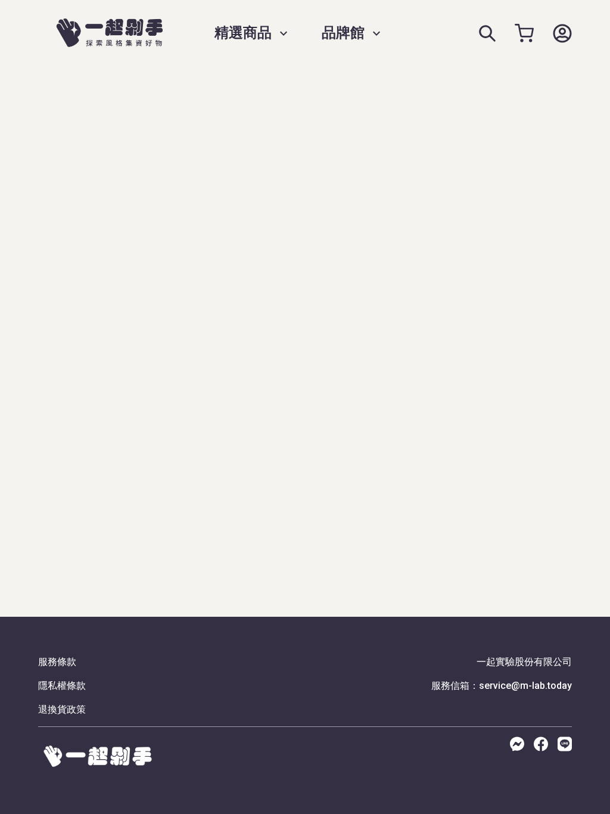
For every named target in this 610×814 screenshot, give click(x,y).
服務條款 (57, 661)
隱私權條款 (62, 685)
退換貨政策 (62, 709)
